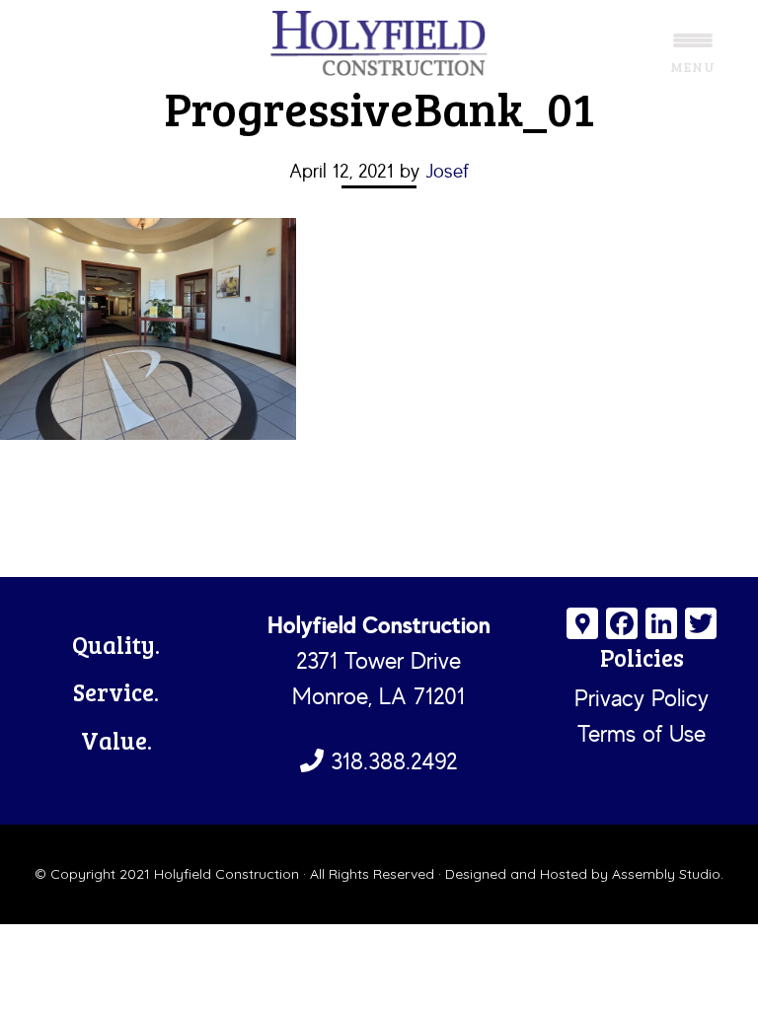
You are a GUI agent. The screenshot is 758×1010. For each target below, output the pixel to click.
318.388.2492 (391, 761)
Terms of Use (641, 733)
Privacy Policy (641, 698)
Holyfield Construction (379, 44)
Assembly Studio (666, 874)
